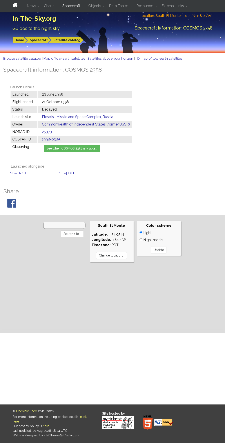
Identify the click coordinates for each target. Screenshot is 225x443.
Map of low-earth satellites (65, 59)
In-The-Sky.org (34, 18)
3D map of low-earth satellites (159, 59)
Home (19, 40)
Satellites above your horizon (110, 59)
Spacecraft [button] (71, 6)
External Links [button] (173, 6)
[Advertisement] (112, 298)
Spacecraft (39, 40)
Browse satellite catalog (22, 59)
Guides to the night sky (36, 28)
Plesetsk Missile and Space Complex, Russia (77, 117)
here (46, 426)
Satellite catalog (66, 40)
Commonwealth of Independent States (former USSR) (86, 124)
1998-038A (51, 139)
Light (147, 233)
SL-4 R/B (18, 173)
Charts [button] (49, 6)
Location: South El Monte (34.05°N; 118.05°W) (176, 16)
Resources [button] (145, 6)
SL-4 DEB (67, 173)
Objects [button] (95, 6)
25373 (47, 132)
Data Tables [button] (119, 6)
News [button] (32, 6)
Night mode (152, 240)
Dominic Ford (26, 411)
